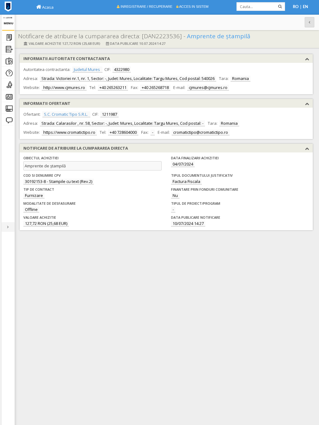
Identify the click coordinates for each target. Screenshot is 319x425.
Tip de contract (38, 189)
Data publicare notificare (195, 217)
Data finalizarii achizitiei (195, 158)
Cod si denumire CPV (42, 175)
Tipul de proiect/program (195, 203)
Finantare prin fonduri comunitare (204, 189)
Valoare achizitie (39, 217)
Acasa (47, 7)
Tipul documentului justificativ (202, 175)
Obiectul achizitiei (41, 158)
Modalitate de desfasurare (49, 203)
